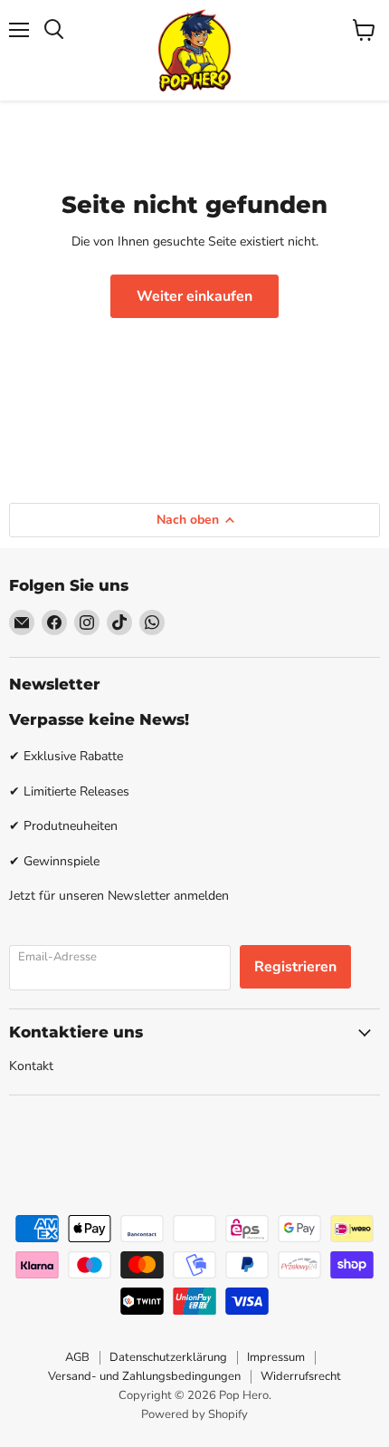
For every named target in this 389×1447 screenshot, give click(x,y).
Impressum (276, 1357)
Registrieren (295, 967)
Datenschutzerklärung (168, 1357)
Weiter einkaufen (194, 296)
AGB (77, 1357)
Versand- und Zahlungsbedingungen (144, 1376)
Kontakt (31, 1066)
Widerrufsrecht (301, 1376)
